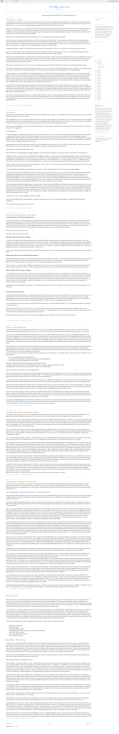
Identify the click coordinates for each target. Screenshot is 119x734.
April (99, 63)
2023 (98, 72)
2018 (98, 82)
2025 (98, 61)
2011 (98, 95)
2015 (98, 86)
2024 (98, 70)
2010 (98, 97)
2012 (98, 93)
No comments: (30, 105)
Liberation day (101, 67)
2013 (98, 90)
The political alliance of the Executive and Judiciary (22, 412)
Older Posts (89, 723)
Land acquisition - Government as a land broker (21, 482)
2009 (98, 99)
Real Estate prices (12, 596)
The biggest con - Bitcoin (14, 20)
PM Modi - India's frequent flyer (16, 327)
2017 (98, 84)
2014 (98, 88)
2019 (98, 80)
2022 (98, 74)
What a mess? (10, 112)
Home (49, 723)
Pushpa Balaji (59, 6)
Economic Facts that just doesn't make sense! (21, 215)
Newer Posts (9, 723)
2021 (98, 76)
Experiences (98, 19)
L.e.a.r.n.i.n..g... (101, 65)
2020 (98, 78)
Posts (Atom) (16, 726)
